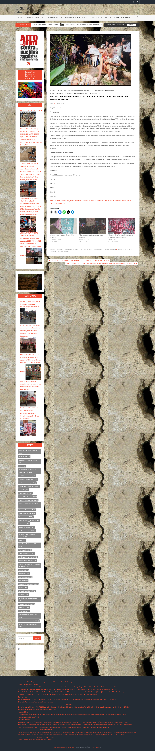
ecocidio (34, 520)
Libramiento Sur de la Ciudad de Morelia (31, 692)
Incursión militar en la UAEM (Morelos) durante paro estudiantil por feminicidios (44, 24)
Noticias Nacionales (24, 709)
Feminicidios (61, 90)
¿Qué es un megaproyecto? (46, 737)
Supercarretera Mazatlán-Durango (113, 692)
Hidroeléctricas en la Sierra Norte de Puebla (85, 724)
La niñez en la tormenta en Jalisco (61, 93)
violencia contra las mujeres (28, 616)
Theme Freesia (95, 747)
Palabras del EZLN (50, 709)
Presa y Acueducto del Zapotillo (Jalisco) (47, 727)
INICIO (19, 17)
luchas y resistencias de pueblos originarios (29, 565)
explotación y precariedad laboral (27, 535)
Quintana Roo (34, 732)
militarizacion (25, 577)
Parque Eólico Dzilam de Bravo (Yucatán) (58, 714)
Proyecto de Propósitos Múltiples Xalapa (112, 714)
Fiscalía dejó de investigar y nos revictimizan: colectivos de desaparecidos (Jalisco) (80, 260)
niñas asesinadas (63, 252)
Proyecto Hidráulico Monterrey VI (72, 727)
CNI (83, 17)
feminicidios (88, 249)
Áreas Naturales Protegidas (65, 682)
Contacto (21, 694)
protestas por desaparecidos (28, 599)
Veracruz (46, 735)
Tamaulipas (26, 735)
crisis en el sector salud (28, 500)
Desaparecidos (45, 694)
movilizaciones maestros (29, 584)
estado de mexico (26, 527)
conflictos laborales (27, 476)
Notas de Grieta (96, 17)
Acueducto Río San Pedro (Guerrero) (70, 722)
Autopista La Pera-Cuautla (93, 687)
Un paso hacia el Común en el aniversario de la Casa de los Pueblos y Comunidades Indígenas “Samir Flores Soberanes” (30, 330)
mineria (23, 580)
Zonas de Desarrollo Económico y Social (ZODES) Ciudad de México (103, 735)
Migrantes (53, 707)
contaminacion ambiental (29, 486)
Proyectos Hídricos (24, 719)
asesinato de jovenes (56, 249)
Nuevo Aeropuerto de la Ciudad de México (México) (61, 692)
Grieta (23, 8)
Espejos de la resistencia (58, 694)
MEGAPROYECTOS (71, 17)
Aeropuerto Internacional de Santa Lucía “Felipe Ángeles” (66, 687)
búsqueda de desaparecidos (28, 461)
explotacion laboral (27, 531)
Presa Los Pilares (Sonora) (124, 724)
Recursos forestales (45, 729)
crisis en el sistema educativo (28, 505)
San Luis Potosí (81, 732)
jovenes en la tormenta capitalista (105, 249)
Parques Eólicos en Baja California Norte (85, 714)
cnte (22, 466)
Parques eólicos (23, 712)
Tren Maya (39, 735)
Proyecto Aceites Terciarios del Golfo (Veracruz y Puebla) (97, 699)
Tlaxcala (33, 735)
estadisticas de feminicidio (73, 249)
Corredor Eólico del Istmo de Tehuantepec (31, 714)
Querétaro (25, 732)
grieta (51, 103)
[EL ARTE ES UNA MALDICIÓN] (28, 119)
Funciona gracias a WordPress (64, 747)
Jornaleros (25, 707)
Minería (68, 704)
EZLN (107, 17)
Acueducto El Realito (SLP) (26, 722)
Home (20, 707)
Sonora (133, 732)
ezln (22, 540)
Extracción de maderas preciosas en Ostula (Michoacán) (57, 732)
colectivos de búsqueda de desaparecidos (27, 471)
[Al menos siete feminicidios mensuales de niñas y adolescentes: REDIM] (121, 226)
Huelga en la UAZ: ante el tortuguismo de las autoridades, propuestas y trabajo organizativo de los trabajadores (29, 413)
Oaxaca (41, 709)
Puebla (20, 732)
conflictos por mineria (28, 479)
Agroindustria (22, 682)
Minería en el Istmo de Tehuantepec (99, 707)
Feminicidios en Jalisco (75, 90)
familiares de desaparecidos (28, 545)
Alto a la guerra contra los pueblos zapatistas (41, 682)
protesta (23, 594)
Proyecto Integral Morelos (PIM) (28, 717)
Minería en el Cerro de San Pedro (77, 707)
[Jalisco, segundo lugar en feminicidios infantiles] (63, 226)
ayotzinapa (24, 456)
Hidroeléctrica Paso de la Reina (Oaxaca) (31, 724)
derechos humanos (27, 510)
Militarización (61, 707)
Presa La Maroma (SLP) (107, 724)
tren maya (24, 611)
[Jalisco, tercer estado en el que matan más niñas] (92, 226)
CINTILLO (52, 90)
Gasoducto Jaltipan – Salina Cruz (28, 699)
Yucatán (71, 735)
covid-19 (23, 490)
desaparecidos (26, 517)
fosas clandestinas (26, 553)
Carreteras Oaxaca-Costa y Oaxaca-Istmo (48, 689)
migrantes (24, 573)
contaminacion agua (27, 483)
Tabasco (20, 735)
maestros (24, 570)
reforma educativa (27, 604)
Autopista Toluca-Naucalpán (112, 687)
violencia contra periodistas (28, 625)
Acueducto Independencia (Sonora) (46, 722)
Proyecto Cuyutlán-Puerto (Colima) (90, 692)
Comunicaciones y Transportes (28, 684)
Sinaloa (128, 732)
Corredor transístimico (44, 740)
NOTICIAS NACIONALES (33, 17)
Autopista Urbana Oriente (26, 689)
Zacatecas (77, 735)
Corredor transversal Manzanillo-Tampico (103, 689)
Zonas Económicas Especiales (27, 740)
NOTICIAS (126, 707)
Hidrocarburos (22, 697)
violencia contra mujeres (29, 621)
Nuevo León (35, 709)
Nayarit (119, 707)
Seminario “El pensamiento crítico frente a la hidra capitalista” (106, 732)
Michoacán (46, 707)
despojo (23, 520)
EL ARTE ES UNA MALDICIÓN (31, 110)
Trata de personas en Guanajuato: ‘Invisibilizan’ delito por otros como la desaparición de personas (101, 263)
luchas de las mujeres (27, 560)
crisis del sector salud (28, 497)
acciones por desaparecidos (28, 452)
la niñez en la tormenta (28, 557)
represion (24, 607)
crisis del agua (25, 493)
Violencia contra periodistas (59, 735)
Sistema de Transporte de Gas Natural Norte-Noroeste (35, 702)
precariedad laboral (27, 591)
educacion (24, 524)
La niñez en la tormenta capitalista (102, 90)
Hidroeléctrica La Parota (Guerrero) (94, 722)
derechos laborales (27, 513)
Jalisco (86, 90)
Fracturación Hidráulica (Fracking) (86, 694)
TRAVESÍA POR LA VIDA (122, 17)
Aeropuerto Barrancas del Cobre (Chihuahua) (32, 687)
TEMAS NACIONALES (53, 17)
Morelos (114, 707)
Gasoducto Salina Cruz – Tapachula (50, 699)
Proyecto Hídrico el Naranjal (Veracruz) (96, 727)
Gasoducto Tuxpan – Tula (70, 699)
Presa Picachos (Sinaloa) (25, 727)
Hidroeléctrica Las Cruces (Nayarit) (117, 722)
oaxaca (23, 587)
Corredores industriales (32, 694)
